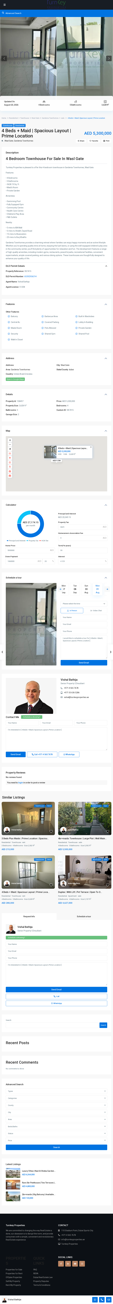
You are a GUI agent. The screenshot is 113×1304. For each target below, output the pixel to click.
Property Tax (63, 522)
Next (107, 589)
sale (62, 118)
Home (4, 118)
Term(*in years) (64, 546)
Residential (13, 118)
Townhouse (24, 118)
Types (10, 1091)
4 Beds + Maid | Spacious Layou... (73, 448)
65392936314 (30, 276)
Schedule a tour (14, 577)
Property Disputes (41, 1281)
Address (10, 358)
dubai (71, 369)
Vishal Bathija (69, 679)
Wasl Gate (35, 118)
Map (8, 431)
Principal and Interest (67, 514)
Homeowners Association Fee (70, 533)
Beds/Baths (12, 1127)
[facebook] (61, 1264)
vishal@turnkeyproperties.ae (76, 697)
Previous (60, 589)
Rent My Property (13, 1285)
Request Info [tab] (29, 916)
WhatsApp (70, 754)
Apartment (72, 896)
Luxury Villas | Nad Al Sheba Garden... (39, 1171)
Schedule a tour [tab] (84, 916)
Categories (12, 1098)
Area (10, 1119)
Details (9, 394)
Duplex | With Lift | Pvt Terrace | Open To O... (80, 892)
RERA (35, 1273)
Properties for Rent (14, 1273)
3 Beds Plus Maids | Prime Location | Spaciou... (25, 838)
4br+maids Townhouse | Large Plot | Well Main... (82, 838)
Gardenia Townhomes (50, 118)
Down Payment (11, 557)
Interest (61, 557)
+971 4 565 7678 (71, 688)
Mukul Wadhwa (74, 883)
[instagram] (82, 1264)
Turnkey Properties (69, 1244)
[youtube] (75, 1264)
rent (23, 842)
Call (43, 754)
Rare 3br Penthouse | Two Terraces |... (39, 1183)
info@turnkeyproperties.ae (73, 1239)
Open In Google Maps (15, 379)
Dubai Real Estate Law (43, 1277)
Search (8, 1020)
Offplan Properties (14, 1277)
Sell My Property (13, 1281)
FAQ (35, 1269)
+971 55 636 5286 (72, 692)
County (11, 1105)
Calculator (11, 505)
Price (10, 1140)
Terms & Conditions (41, 1285)
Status (10, 1133)
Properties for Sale (14, 1269)
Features (10, 304)
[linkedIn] (68, 1264)
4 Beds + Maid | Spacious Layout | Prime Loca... (25, 892)
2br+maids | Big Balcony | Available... (38, 1194)
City (9, 1112)
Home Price (10, 546)
